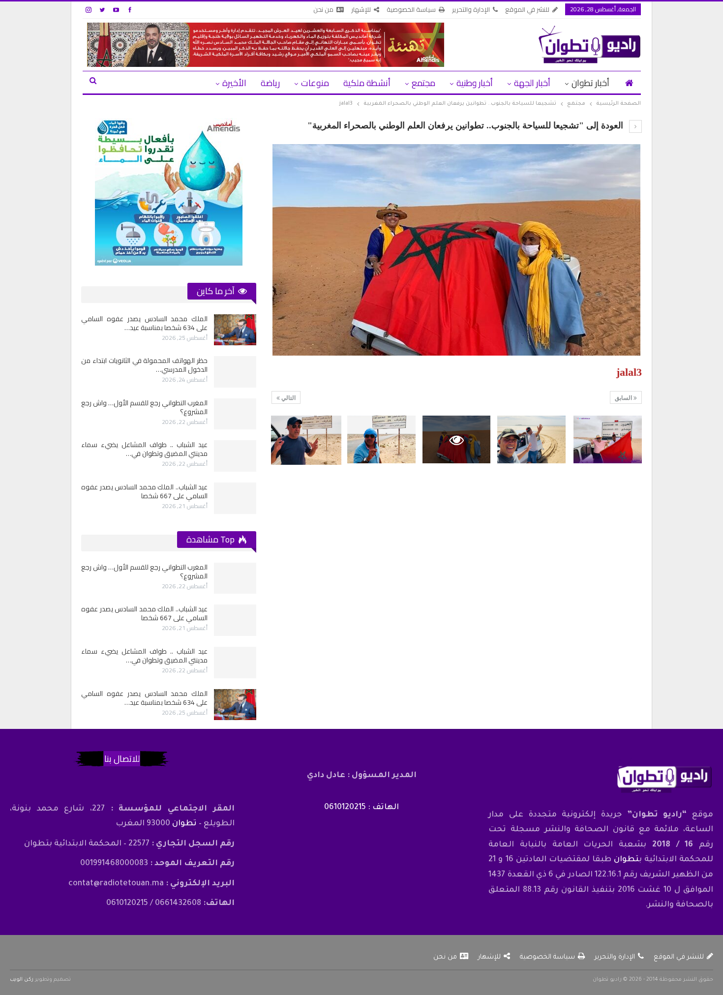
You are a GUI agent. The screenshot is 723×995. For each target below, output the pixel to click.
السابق (624, 397)
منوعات (315, 83)
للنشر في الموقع (527, 9)
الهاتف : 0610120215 (361, 807)
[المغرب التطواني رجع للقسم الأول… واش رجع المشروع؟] (235, 414)
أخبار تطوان (590, 83)
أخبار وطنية (474, 83)
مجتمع (423, 83)
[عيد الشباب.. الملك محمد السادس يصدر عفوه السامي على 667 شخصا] (235, 498)
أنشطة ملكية (367, 83)
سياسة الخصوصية (411, 9)
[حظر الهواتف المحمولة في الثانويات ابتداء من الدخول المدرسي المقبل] (235, 372)
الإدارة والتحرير (471, 9)
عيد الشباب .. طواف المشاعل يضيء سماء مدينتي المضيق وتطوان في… (144, 449)
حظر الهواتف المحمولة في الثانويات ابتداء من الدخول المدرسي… (144, 365)
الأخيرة (234, 83)
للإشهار (361, 9)
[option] (168, 414)
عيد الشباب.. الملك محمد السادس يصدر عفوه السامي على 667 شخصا (144, 491)
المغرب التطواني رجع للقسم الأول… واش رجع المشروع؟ (144, 407)
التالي (288, 397)
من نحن (323, 9)
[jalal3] (607, 439)
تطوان (626, 859)
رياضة (270, 83)
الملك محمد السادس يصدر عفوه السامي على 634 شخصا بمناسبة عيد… (144, 323)
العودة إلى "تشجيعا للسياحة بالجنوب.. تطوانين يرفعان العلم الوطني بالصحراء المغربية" (466, 125)
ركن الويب (21, 980)
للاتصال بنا (122, 759)
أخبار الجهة (532, 83)
